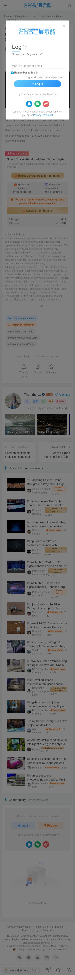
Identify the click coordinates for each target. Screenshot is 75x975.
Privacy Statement (43, 115)
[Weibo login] (46, 104)
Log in (39, 84)
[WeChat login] (37, 104)
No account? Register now (26, 54)
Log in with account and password (45, 77)
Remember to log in (26, 72)
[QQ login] (29, 104)
